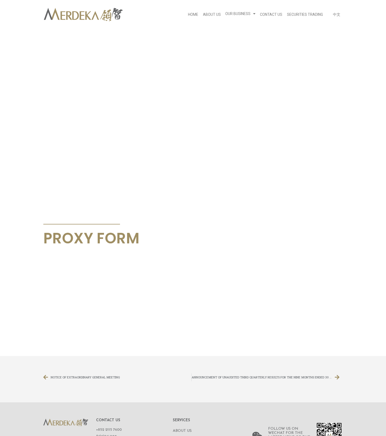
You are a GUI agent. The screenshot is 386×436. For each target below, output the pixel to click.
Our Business (238, 14)
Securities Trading (305, 14)
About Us (212, 14)
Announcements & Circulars (80, 218)
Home (193, 14)
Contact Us (271, 14)
